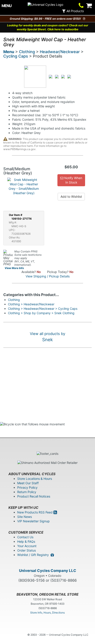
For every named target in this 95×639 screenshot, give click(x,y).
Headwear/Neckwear (60, 51)
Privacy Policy (27, 487)
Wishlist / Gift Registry (34, 555)
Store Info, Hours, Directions (47, 612)
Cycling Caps (15, 56)
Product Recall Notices (33, 496)
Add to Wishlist (71, 196)
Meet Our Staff (28, 483)
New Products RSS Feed (35, 512)
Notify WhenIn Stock (72, 180)
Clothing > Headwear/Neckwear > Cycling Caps (42, 308)
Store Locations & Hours (34, 478)
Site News (24, 517)
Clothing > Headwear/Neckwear (31, 304)
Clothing (27, 51)
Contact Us (25, 537)
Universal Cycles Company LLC (47, 570)
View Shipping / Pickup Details (48, 276)
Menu (8, 51)
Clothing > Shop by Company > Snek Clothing (41, 313)
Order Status (26, 550)
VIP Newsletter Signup (33, 521)
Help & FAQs (26, 541)
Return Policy (26, 492)
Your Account (26, 546)
